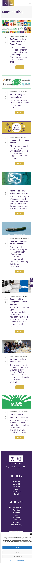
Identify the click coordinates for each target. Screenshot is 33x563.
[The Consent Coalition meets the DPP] (16, 346)
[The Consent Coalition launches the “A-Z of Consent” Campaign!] (16, 26)
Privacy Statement (21, 560)
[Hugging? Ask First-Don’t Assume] (16, 127)
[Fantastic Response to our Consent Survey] (16, 228)
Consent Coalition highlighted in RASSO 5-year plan (19, 301)
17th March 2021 (23, 188)
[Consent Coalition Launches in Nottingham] (16, 402)
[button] (31, 534)
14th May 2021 (23, 137)
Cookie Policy (12, 560)
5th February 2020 (24, 356)
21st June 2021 (23, 36)
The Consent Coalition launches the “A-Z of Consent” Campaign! (18, 41)
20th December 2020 (24, 238)
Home (13, 16)
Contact (16, 494)
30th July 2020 (23, 296)
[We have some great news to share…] (16, 82)
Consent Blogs (14, 36)
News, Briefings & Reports (16, 507)
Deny (17, 552)
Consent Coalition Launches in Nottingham (19, 415)
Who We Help (16, 484)
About (16, 489)
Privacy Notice (16, 520)
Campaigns (16, 510)
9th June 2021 (23, 91)
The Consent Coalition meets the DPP (18, 360)
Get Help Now (16, 481)
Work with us (16, 517)
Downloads (16, 512)
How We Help (16, 486)
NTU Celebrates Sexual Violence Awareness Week (19, 192)
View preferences (17, 556)
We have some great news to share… (17, 95)
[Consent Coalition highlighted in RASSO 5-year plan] (16, 286)
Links (16, 515)
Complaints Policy (16, 525)
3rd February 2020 (24, 411)
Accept (17, 547)
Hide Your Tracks (16, 491)
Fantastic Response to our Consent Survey (18, 242)
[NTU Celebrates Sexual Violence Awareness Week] (16, 178)
